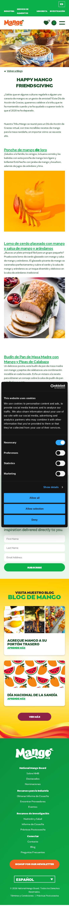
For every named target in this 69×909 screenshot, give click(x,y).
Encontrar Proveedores (33, 801)
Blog (32, 846)
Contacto (32, 841)
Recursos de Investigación (33, 813)
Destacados (33, 778)
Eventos (32, 806)
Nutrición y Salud (33, 818)
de (25, 149)
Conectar (33, 836)
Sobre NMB (32, 773)
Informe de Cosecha (33, 824)
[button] (34, 879)
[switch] (60, 453)
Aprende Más (16, 647)
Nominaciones (33, 784)
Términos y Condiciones (22, 895)
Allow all (34, 497)
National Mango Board (32, 768)
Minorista (42, 11)
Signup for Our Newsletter (34, 864)
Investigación (57, 11)
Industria (9, 11)
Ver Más (34, 716)
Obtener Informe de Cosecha (33, 796)
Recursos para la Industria (33, 790)
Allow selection (35, 508)
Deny (34, 519)
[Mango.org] (34, 753)
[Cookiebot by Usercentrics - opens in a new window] (50, 386)
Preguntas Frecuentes (33, 852)
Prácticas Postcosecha (32, 829)
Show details (51, 487)
